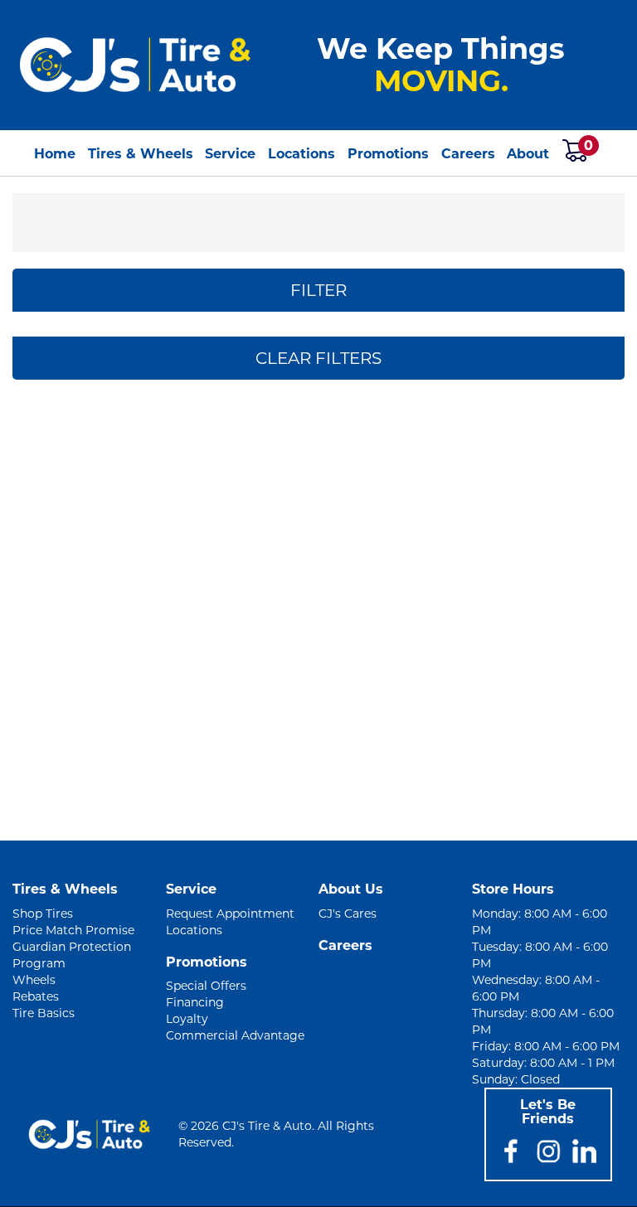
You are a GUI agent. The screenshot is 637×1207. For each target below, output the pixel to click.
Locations (301, 154)
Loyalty (187, 1018)
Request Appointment (230, 913)
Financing (195, 1002)
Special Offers (206, 985)
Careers (468, 154)
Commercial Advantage (235, 1035)
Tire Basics (43, 1013)
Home (54, 154)
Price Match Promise (73, 930)
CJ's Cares (347, 913)
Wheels (34, 979)
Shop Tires (42, 913)
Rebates (35, 996)
